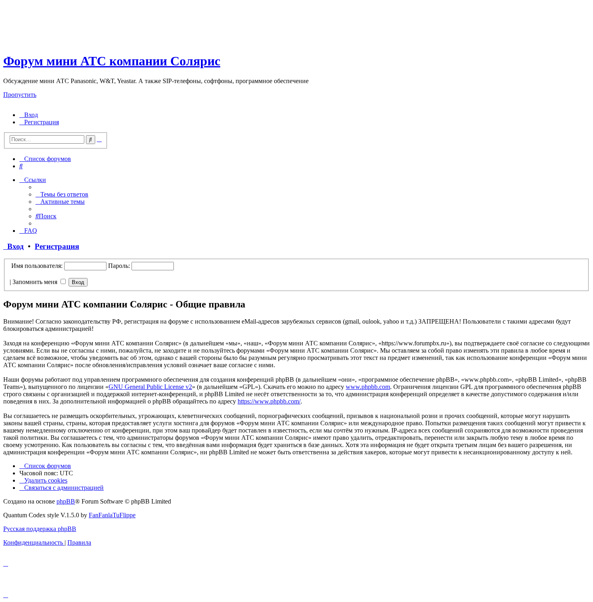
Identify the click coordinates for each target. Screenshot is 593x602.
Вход (13, 246)
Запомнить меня (36, 281)
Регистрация (57, 246)
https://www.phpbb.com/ (269, 401)
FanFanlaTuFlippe (112, 515)
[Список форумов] (73, 41)
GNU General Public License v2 (150, 386)
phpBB (65, 501)
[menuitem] (28, 114)
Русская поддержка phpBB (39, 528)
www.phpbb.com (368, 386)
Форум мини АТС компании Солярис (111, 61)
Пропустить (19, 94)
